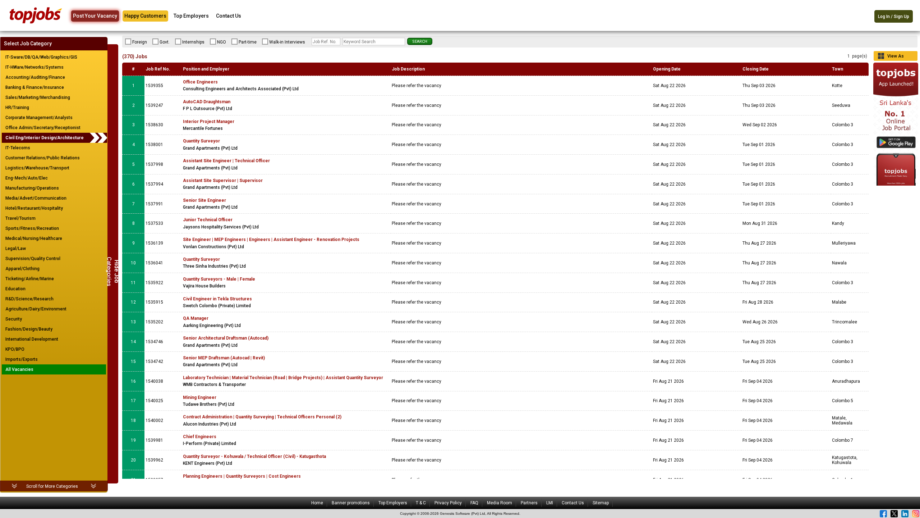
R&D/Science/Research (29, 298)
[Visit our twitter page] (894, 513)
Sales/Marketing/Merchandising (37, 97)
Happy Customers (145, 16)
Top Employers (191, 16)
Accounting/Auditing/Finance (35, 77)
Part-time (248, 42)
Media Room (499, 502)
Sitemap (601, 502)
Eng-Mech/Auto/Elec (26, 178)
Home (317, 502)
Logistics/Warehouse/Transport (37, 168)
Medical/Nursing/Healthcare (33, 238)
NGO (221, 42)
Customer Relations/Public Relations (42, 157)
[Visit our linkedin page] (904, 513)
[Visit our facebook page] (883, 513)
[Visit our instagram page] (915, 513)
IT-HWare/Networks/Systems (34, 67)
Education (15, 288)
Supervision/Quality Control (32, 258)
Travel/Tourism (20, 218)
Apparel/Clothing (22, 268)
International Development (31, 339)
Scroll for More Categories (52, 486)
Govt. (165, 42)
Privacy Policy (448, 502)
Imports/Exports (21, 359)
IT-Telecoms (17, 147)
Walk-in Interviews (287, 42)
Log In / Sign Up (893, 16)
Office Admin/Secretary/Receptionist (42, 127)
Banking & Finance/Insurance (34, 87)
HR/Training (17, 107)
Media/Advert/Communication (35, 198)
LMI (549, 502)
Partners (529, 502)
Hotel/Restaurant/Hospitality (34, 208)
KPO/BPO (14, 349)
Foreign (139, 42)
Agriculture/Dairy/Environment (35, 309)
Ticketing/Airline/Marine (29, 278)
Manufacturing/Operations (32, 188)
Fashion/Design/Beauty (28, 329)
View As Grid (895, 57)
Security (13, 319)
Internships (193, 42)
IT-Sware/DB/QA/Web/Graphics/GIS (41, 57)
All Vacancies (19, 369)
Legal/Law (15, 248)
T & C (421, 502)
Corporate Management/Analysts (39, 117)
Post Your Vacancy (95, 16)
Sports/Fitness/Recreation (32, 228)
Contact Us (228, 16)
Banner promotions (351, 502)
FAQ (474, 502)
